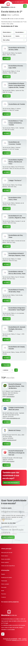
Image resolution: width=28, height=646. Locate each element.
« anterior (5, 370)
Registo (3, 574)
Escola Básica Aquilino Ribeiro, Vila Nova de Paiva (16, 161)
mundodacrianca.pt (11, 440)
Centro (4, 23)
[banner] (8, 4)
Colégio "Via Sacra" (15, 180)
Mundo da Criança (14, 430)
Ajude (2, 590)
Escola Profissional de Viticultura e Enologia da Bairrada (16, 453)
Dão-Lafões (10, 23)
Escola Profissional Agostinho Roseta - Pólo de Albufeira (16, 386)
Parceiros (3, 594)
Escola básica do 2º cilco (20, 21)
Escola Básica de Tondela (17, 104)
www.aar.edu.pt (10, 396)
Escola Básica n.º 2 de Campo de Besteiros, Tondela (16, 123)
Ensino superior (5, 562)
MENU (25, 6)
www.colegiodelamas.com (13, 418)
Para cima (6, 365)
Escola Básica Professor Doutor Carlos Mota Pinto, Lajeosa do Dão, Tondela (17, 85)
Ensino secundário (5, 559)
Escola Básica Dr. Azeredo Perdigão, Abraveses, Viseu (17, 329)
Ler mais (6, 58)
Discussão (3, 587)
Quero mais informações (11, 482)
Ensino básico (4, 555)
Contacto (3, 597)
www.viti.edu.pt (10, 461)
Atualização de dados (6, 577)
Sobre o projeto (5, 584)
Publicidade (4, 580)
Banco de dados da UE (17, 2)
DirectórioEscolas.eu (6, 21)
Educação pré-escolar (6, 552)
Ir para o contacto (7, 537)
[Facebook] (2, 634)
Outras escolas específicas (8, 565)
